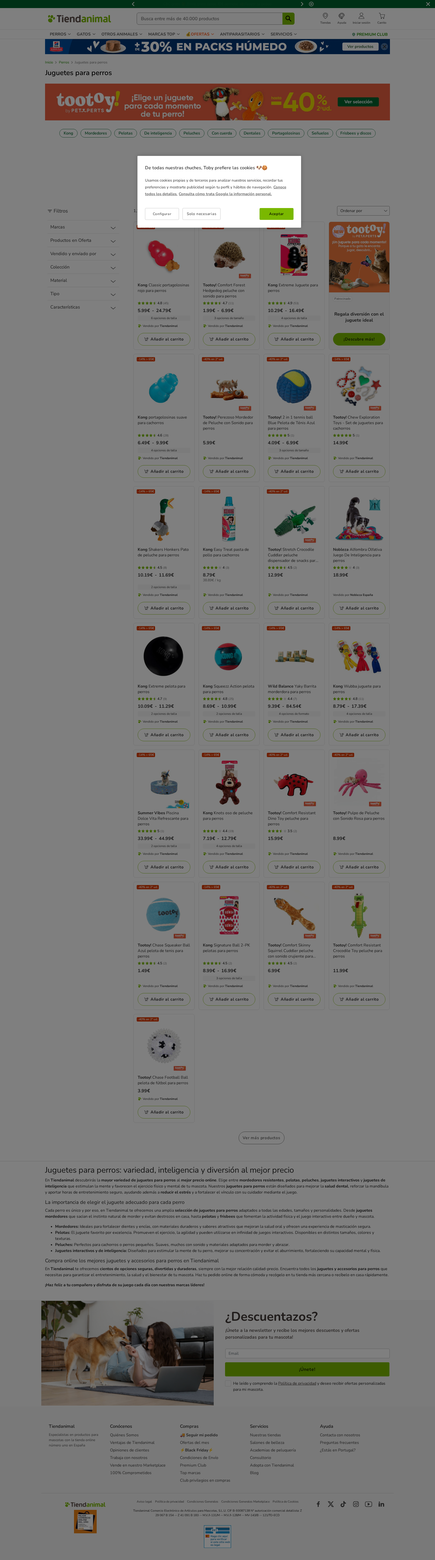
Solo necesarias (201, 214)
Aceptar (276, 214)
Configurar (162, 214)
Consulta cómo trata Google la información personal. (225, 194)
